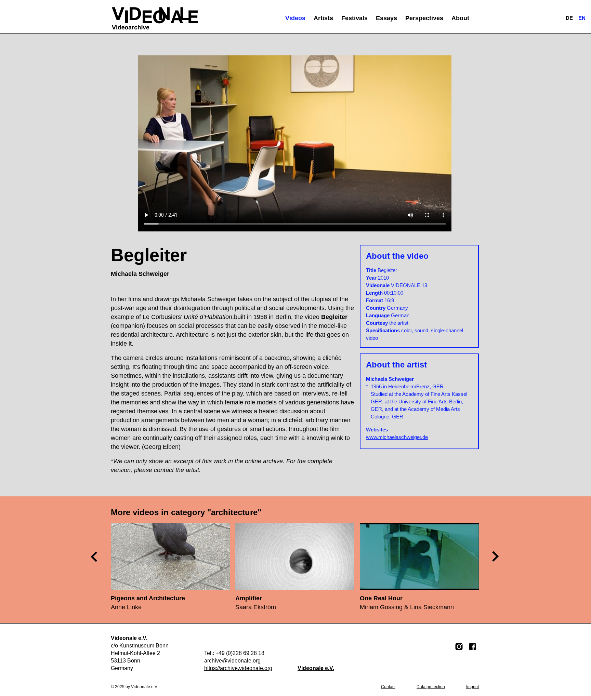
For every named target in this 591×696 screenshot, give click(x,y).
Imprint (472, 686)
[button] (496, 556)
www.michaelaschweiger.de (397, 437)
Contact (388, 686)
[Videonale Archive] (155, 18)
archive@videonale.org (232, 661)
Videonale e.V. (316, 668)
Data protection (431, 686)
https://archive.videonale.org (238, 668)
